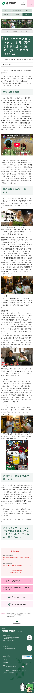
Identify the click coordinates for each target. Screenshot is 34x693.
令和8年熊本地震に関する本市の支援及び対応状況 (16, 558)
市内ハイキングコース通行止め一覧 (13, 565)
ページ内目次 (9, 64)
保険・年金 (7, 14)
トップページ (9, 613)
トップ (6, 10)
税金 (27, 10)
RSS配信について (13, 673)
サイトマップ (6, 670)
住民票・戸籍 (17, 10)
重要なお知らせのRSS (16, 572)
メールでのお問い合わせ (11, 666)
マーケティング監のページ (19, 613)
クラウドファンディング (22, 342)
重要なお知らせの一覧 (16, 570)
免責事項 (5, 673)
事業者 (17, 14)
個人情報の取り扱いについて (19, 670)
